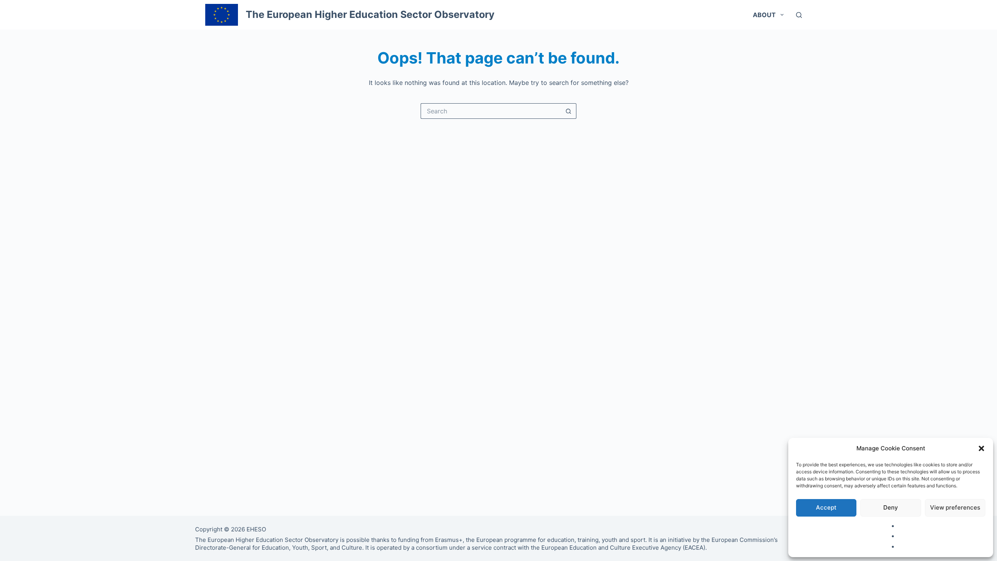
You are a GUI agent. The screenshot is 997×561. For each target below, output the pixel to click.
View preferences (955, 507)
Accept (826, 507)
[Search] (799, 15)
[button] (981, 448)
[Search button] (568, 111)
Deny (890, 507)
